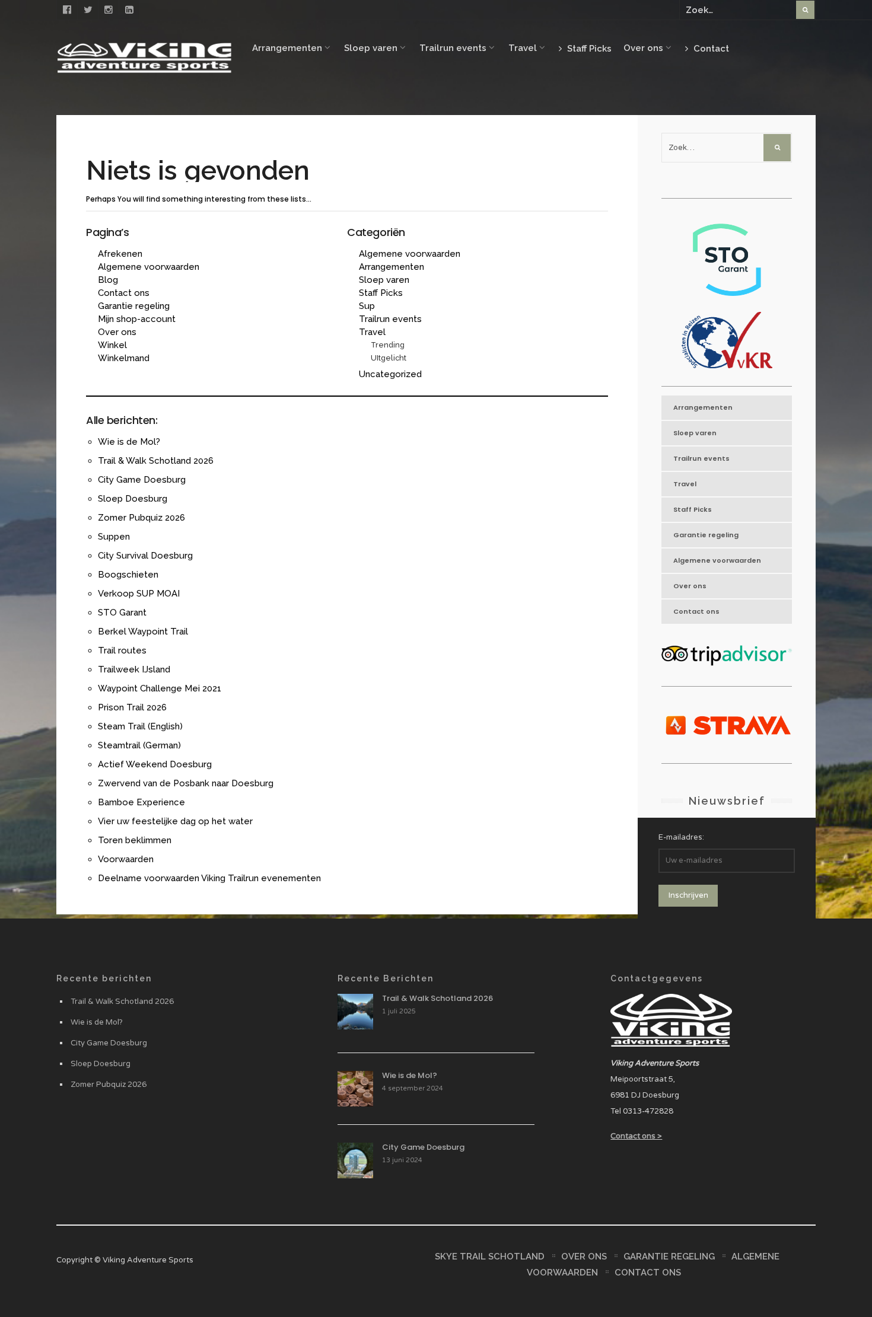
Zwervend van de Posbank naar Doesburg (185, 783)
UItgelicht (388, 357)
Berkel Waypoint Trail (143, 631)
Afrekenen (120, 253)
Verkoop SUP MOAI (139, 593)
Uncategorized (390, 374)
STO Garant (122, 612)
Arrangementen (287, 48)
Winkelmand (123, 358)
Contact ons (123, 293)
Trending (388, 344)
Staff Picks (588, 48)
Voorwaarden (126, 859)
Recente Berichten (386, 978)
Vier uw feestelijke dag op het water (175, 821)
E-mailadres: (681, 837)
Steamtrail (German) (139, 745)
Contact (710, 48)
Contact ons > (636, 1136)
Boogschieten (128, 574)
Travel (522, 48)
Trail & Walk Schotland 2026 (156, 460)
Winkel (112, 345)
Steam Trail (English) (140, 726)
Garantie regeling (134, 306)
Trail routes (122, 650)
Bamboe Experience (141, 802)
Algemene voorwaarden (148, 267)
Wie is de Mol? (129, 441)
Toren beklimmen (134, 840)
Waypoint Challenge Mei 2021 (159, 688)
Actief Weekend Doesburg (155, 764)
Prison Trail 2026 (132, 707)
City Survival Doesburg (145, 555)
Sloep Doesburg (132, 498)
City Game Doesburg (142, 479)
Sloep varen (370, 48)
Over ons (643, 48)
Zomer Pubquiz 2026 (141, 517)
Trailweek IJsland (134, 669)
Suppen (114, 536)
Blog (108, 280)
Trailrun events (452, 48)
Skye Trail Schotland (490, 1256)
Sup (367, 306)
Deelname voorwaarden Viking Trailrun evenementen (209, 878)
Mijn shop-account (137, 319)
